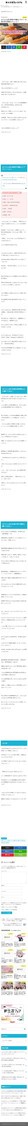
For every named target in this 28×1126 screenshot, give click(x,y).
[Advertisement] (14, 66)
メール (3, 891)
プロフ (11, 840)
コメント (4, 871)
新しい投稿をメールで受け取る (9, 909)
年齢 (24, 840)
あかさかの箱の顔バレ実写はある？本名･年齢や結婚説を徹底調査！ (13, 1059)
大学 (20, 840)
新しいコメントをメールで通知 (9, 907)
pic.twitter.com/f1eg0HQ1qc (9, 179)
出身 (16, 840)
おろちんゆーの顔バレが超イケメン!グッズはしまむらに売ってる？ (13, 1053)
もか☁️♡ (17, 1093)
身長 (4, 842)
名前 (3, 885)
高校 (8, 842)
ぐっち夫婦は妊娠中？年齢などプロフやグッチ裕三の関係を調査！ (13, 1071)
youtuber (4, 838)
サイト (2, 897)
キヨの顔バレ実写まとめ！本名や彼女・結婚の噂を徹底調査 (13, 1065)
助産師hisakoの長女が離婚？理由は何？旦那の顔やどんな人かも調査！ (13, 1078)
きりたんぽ (5, 840)
